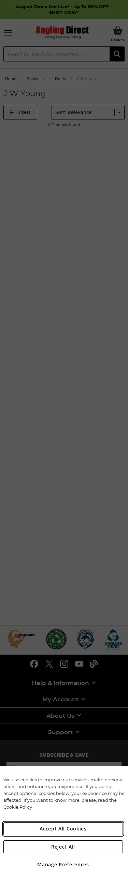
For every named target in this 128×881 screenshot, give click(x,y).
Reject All (63, 846)
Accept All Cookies (63, 828)
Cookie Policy (17, 807)
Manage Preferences (63, 864)
